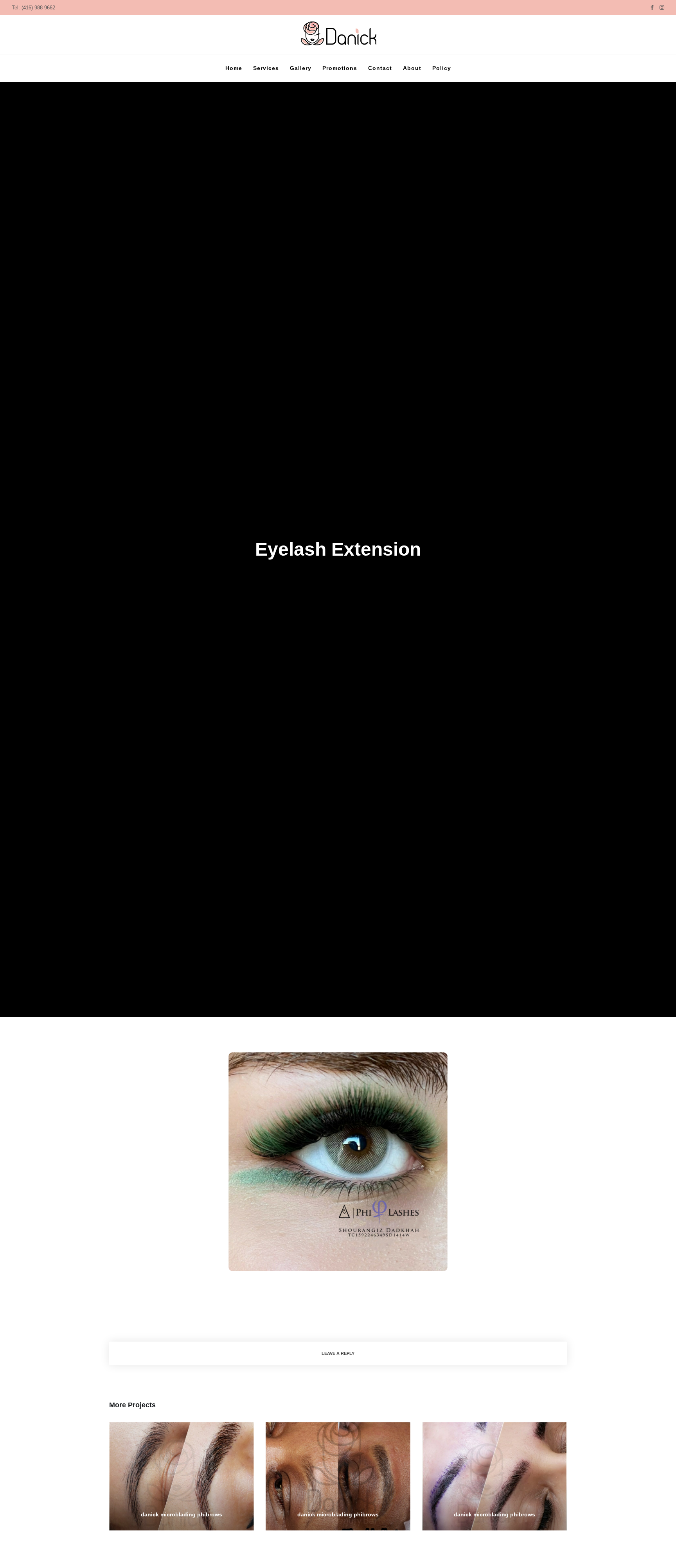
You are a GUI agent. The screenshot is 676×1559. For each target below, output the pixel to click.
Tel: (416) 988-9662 (33, 8)
